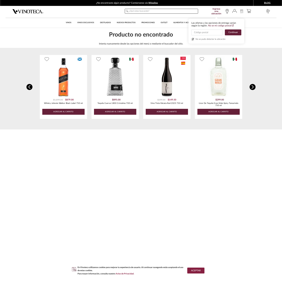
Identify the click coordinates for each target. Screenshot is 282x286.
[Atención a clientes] (268, 11)
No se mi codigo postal (219, 25)
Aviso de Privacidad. (125, 274)
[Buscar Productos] (127, 11)
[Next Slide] (253, 87)
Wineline (153, 3)
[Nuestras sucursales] (228, 11)
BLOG (267, 3)
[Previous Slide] (29, 87)
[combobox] (161, 11)
